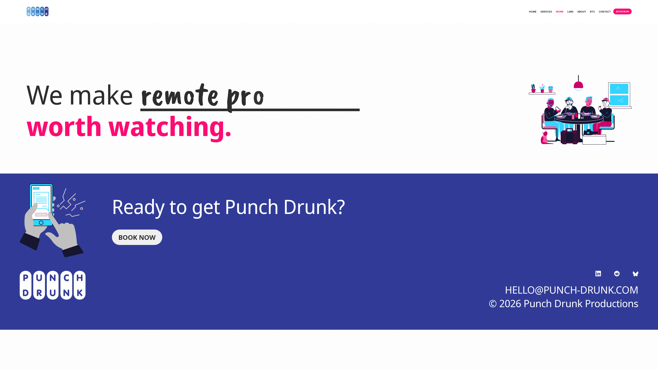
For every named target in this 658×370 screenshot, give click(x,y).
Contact (605, 11)
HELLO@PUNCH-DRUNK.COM (571, 290)
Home (533, 11)
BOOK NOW (622, 11)
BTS (592, 11)
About (581, 11)
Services (546, 11)
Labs (570, 11)
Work (559, 11)
